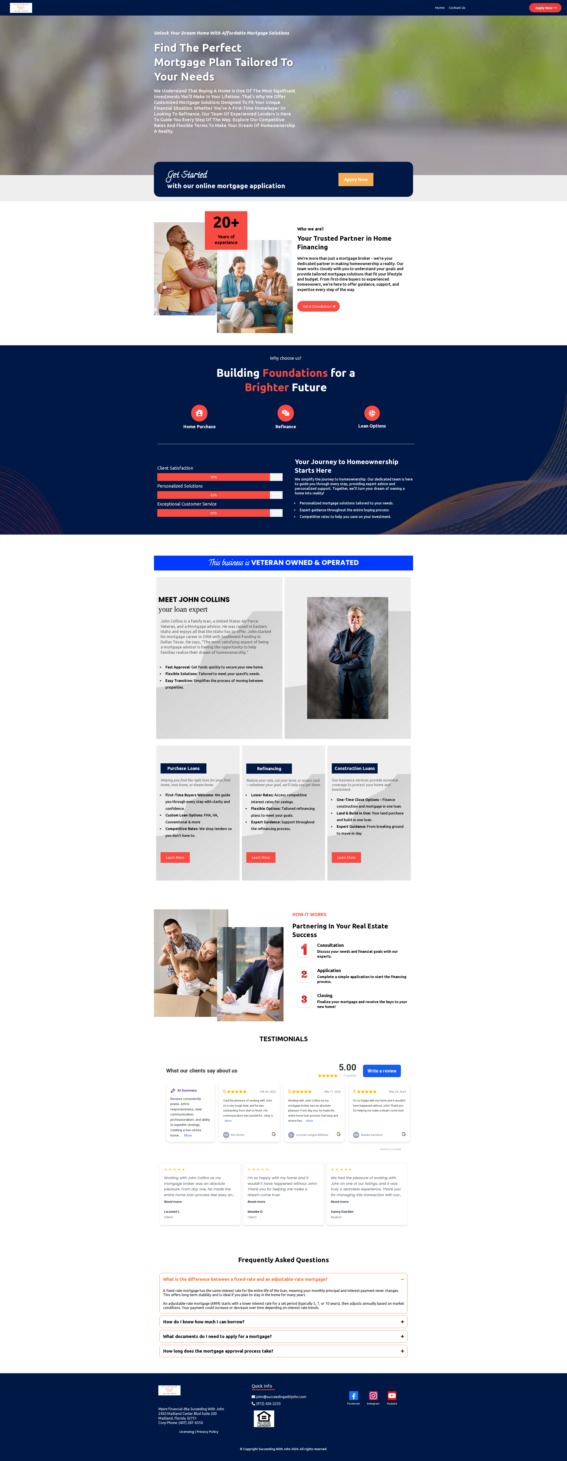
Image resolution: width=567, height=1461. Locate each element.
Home (440, 8)
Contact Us (457, 8)
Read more (173, 1201)
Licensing (186, 1432)
